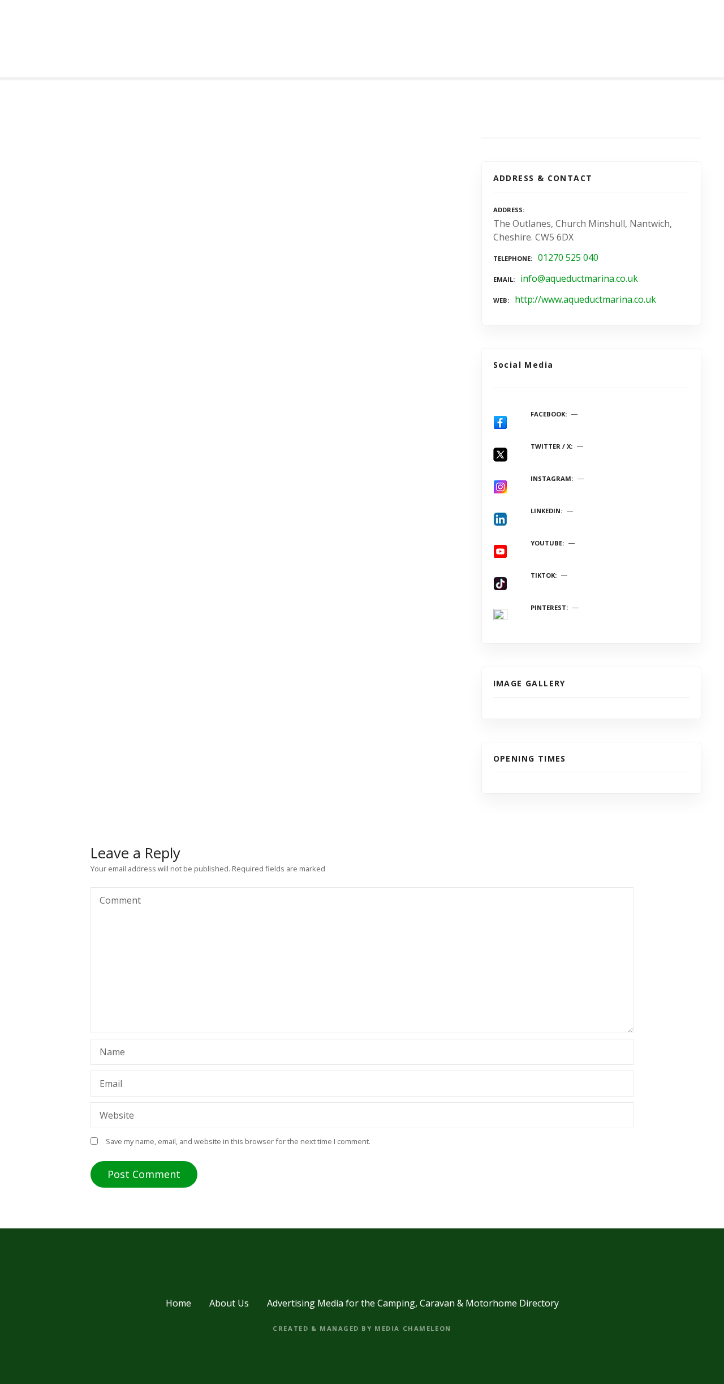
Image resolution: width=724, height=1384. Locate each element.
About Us (229, 1303)
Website (117, 1115)
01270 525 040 (568, 257)
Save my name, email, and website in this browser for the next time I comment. (238, 1141)
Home (178, 1303)
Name (109, 1053)
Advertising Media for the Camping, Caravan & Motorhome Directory (413, 1303)
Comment (117, 901)
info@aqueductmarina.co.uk (579, 278)
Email (107, 1084)
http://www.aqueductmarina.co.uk (585, 299)
